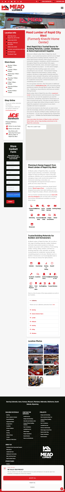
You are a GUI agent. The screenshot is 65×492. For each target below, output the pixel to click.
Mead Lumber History (10, 458)
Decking (34, 310)
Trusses (8, 437)
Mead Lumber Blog (45, 432)
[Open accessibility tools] (61, 488)
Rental (55, 218)
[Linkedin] (14, 1)
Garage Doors (9, 424)
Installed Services (48, 209)
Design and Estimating (28, 418)
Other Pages (10, 461)
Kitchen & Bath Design (45, 427)
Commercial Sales (39, 218)
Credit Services (26, 416)
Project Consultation (50, 218)
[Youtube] (11, 1)
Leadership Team (10, 452)
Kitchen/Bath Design (32, 209)
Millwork (34, 321)
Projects (43, 412)
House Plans (43, 209)
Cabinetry (34, 300)
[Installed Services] (49, 206)
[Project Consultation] (49, 215)
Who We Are (9, 449)
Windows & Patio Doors (11, 439)
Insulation (8, 426)
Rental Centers (26, 436)
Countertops (39, 266)
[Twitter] (5, 1)
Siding (33, 329)
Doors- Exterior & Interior (11, 417)
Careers (8, 464)
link (54, 304)
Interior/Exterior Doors (37, 314)
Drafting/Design (56, 208)
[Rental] (55, 215)
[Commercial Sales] (38, 215)
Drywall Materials (10, 419)
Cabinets (31, 266)
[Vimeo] (21, 1)
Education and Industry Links (29, 421)
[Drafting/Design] (55, 206)
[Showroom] (32, 224)
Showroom (32, 227)
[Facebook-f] (2, 1)
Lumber (34, 318)
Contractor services (27, 413)
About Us (9, 445)
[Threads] (17, 1)
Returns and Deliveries (28, 438)
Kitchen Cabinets (10, 428)
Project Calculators (27, 433)
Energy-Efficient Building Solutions (28, 424)
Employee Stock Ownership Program (14, 447)
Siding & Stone (9, 435)
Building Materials (12, 412)
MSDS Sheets (26, 431)
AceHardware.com (11, 110)
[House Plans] (43, 206)
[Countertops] (39, 263)
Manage (32, 487)
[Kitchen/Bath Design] (31, 206)
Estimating (32, 218)
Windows (34, 333)
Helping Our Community (11, 454)
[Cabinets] (31, 263)
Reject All (32, 482)
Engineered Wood (10, 421)
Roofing (34, 325)
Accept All (32, 478)
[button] (37, 2)
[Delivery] (37, 206)
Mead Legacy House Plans (46, 430)
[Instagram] (8, 1)
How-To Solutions (27, 427)
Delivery (38, 208)
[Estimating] (32, 215)
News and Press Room (11, 456)
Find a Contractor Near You (46, 417)
